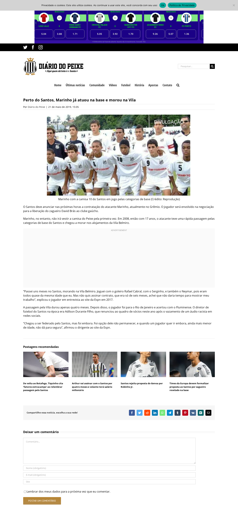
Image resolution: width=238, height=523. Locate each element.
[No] (233, 5)
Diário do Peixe (36, 107)
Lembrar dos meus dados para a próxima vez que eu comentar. (68, 491)
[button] (177, 84)
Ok (162, 5)
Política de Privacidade (182, 5)
